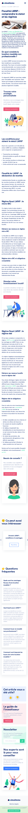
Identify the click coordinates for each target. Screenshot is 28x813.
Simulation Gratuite (14, 810)
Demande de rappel (10, 473)
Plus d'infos (14, 544)
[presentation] (0, 539)
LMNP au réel (10, 340)
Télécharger (8, 720)
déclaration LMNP (10, 386)
